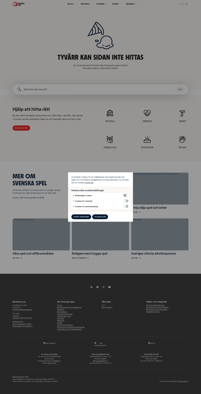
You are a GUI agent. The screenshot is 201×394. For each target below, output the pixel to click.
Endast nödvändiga (81, 217)
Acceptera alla (100, 217)
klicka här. (89, 183)
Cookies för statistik (83, 201)
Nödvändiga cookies (83, 195)
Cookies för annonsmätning (86, 206)
